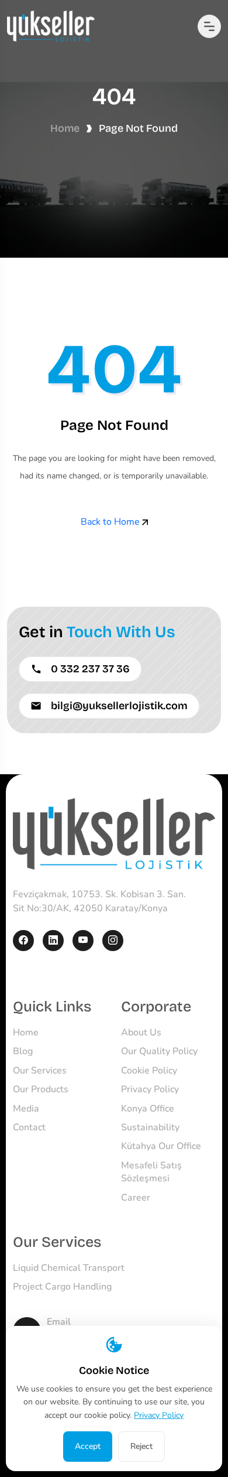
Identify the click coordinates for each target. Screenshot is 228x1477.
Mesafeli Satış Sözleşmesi (151, 1172)
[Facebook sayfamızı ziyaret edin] (23, 940)
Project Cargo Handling (62, 1286)
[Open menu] (209, 26)
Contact (29, 1127)
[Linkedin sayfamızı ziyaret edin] (53, 940)
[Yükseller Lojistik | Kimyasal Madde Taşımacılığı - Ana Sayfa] (114, 833)
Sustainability (150, 1127)
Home (65, 128)
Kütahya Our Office (161, 1146)
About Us (141, 1032)
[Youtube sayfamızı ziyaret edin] (83, 940)
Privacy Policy (150, 1089)
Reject (141, 1446)
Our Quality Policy (159, 1051)
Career (135, 1197)
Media (26, 1108)
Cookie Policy (149, 1070)
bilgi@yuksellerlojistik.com (119, 705)
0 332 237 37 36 (90, 668)
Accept (88, 1446)
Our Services (40, 1070)
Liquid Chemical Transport (69, 1267)
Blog (23, 1051)
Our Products (40, 1089)
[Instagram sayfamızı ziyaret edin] (112, 940)
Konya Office (147, 1108)
